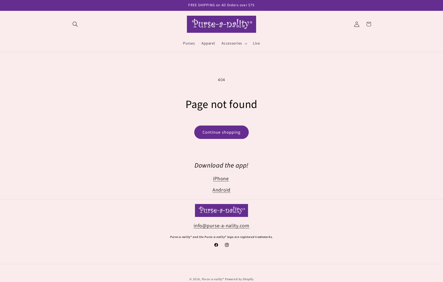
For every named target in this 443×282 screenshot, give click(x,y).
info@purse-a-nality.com (221, 225)
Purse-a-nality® (213, 279)
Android (221, 190)
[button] (75, 24)
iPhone (221, 178)
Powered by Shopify (239, 279)
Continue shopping (221, 132)
